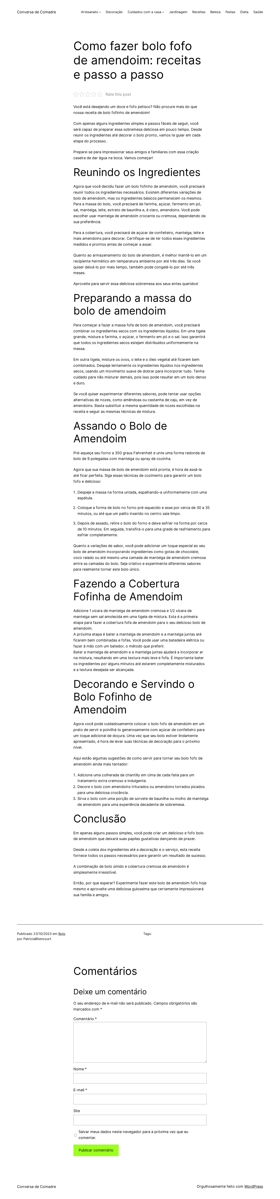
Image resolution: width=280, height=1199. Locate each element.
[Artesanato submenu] (100, 12)
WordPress (253, 1186)
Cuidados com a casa (144, 12)
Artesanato (89, 12)
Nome (80, 1069)
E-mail (80, 1090)
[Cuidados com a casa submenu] (163, 12)
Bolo (61, 934)
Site (76, 1111)
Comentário (85, 1019)
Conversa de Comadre (36, 12)
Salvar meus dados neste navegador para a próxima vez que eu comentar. (133, 1135)
